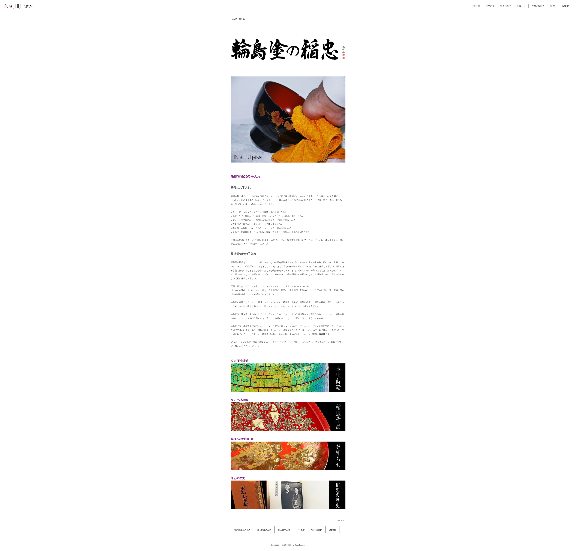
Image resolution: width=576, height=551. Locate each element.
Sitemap (332, 529)
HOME (234, 19)
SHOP (553, 5)
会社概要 (300, 529)
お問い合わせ (538, 5)
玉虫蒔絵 (475, 5)
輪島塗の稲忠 (286, 545)
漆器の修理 (505, 5)
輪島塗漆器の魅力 (242, 529)
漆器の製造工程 (264, 529)
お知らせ (521, 5)
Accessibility (316, 529)
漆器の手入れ (284, 529)
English (565, 5)
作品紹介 (490, 5)
